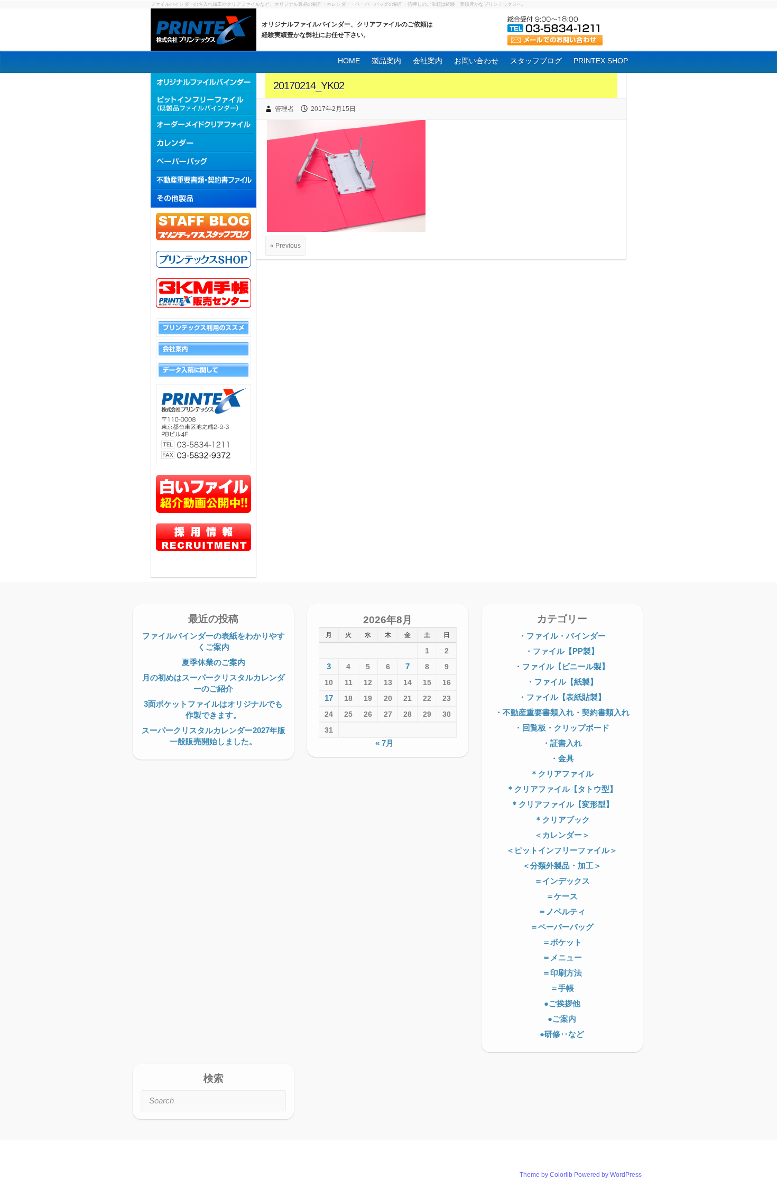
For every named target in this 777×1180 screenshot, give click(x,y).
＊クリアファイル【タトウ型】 (561, 788)
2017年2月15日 (333, 109)
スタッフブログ (536, 61)
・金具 (562, 758)
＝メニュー (562, 957)
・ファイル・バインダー (562, 635)
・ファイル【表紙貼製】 (562, 696)
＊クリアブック (562, 819)
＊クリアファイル (562, 773)
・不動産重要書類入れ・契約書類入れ (562, 712)
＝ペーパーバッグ (562, 926)
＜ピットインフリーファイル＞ (561, 850)
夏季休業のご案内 (213, 662)
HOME (349, 61)
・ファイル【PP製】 (562, 651)
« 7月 (384, 742)
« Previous (285, 245)
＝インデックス (562, 880)
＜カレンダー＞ (562, 834)
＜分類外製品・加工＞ (562, 865)
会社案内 (427, 61)
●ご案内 (562, 1018)
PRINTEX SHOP (601, 61)
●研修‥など (562, 1033)
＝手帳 (562, 988)
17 (329, 698)
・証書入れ (562, 742)
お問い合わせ (476, 61)
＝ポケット (562, 942)
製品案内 (386, 61)
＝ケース (562, 896)
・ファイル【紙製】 (562, 681)
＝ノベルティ (562, 911)
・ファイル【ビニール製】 (561, 666)
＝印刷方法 (562, 972)
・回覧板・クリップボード (561, 727)
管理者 (284, 109)
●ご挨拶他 (562, 1003)
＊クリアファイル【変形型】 (562, 804)
